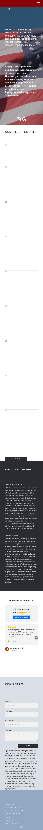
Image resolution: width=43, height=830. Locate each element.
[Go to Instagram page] (19, 119)
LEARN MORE (16, 459)
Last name (8, 711)
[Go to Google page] (24, 119)
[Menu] (38, 3)
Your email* (9, 720)
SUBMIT (28, 746)
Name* (7, 702)
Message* (8, 730)
